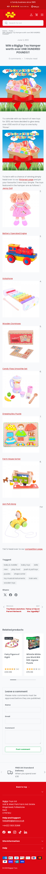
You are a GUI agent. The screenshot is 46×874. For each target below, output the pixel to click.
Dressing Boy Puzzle (11, 413)
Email (7, 716)
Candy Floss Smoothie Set (14, 368)
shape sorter (19, 574)
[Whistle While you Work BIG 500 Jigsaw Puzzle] (34, 643)
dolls (36, 565)
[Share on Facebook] (10, 594)
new (6, 569)
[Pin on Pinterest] (16, 594)
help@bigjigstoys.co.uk (13, 820)
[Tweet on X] (5, 594)
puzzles (7, 574)
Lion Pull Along (9, 504)
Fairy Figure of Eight (12, 656)
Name (8, 705)
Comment (10, 728)
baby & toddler (10, 565)
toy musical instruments (14, 578)
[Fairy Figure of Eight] (12, 643)
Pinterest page (26, 179)
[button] (23, 7)
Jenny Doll (7, 188)
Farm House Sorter (11, 458)
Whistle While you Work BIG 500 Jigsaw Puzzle (33, 658)
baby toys (25, 565)
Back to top (21, 787)
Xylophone (7, 278)
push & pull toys (31, 569)
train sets (33, 578)
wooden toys (9, 583)
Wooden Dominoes (11, 323)
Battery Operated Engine (14, 233)
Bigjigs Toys (12, 868)
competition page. (34, 549)
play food (16, 569)
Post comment (23, 749)
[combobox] (23, 23)
